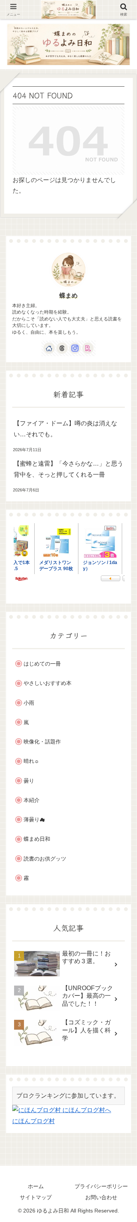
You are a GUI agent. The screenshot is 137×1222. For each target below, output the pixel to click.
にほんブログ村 (33, 1121)
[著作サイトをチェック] (49, 348)
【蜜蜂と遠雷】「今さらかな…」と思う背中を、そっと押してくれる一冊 (68, 469)
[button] (120, 1040)
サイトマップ (36, 1197)
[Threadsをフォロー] (62, 348)
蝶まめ (68, 295)
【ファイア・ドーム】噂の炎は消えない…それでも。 (65, 428)
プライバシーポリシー (101, 1186)
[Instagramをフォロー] (75, 348)
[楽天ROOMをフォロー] (88, 348)
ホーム (36, 1186)
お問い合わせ (101, 1197)
